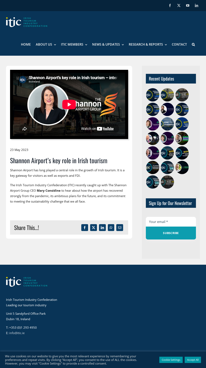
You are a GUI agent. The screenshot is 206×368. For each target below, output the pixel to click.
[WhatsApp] (111, 227)
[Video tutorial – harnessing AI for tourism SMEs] (182, 167)
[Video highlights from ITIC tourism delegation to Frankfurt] (167, 124)
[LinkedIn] (102, 227)
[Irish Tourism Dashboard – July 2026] (153, 95)
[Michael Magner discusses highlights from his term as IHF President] (182, 138)
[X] (93, 227)
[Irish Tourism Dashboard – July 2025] (153, 182)
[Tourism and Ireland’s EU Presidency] (182, 124)
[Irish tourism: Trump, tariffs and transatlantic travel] (182, 153)
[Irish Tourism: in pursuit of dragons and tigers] (167, 95)
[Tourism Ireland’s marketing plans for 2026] (153, 153)
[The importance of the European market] (153, 124)
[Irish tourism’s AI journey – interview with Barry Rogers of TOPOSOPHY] (167, 109)
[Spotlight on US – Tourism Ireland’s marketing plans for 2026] (167, 138)
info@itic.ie (17, 333)
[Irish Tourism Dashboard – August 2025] (167, 167)
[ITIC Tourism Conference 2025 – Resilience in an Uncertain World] (153, 167)
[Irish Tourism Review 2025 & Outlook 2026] (167, 153)
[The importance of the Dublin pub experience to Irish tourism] (153, 138)
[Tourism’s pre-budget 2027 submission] (182, 95)
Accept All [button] (193, 360)
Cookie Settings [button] (171, 360)
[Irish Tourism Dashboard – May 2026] (182, 109)
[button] (193, 44)
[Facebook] (84, 227)
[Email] (119, 227)
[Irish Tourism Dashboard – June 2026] (153, 109)
